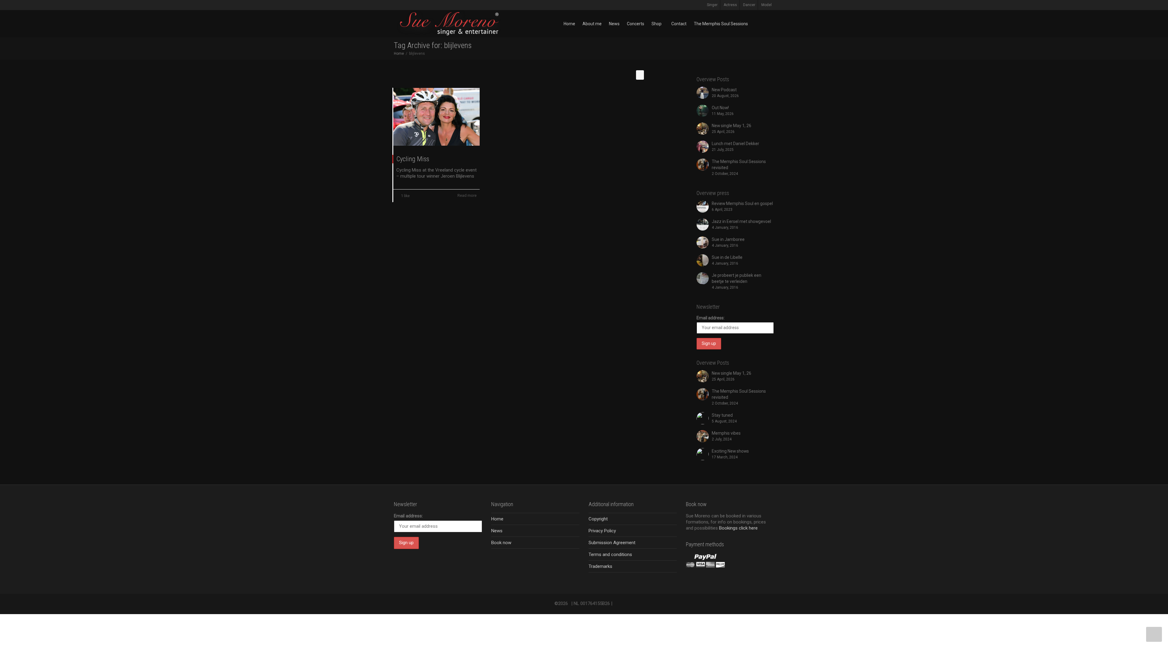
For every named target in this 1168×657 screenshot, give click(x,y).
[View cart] (757, 23)
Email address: (711, 317)
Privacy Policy (602, 531)
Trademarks (600, 566)
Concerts (635, 23)
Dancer (749, 5)
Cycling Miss (412, 159)
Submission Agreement (612, 542)
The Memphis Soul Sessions (721, 23)
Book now (501, 542)
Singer (712, 5)
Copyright (598, 519)
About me (592, 23)
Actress (730, 5)
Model (766, 5)
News (614, 23)
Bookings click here (738, 528)
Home (569, 23)
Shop (657, 23)
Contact (679, 23)
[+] (436, 117)
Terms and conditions (610, 554)
